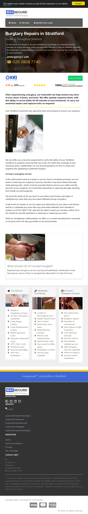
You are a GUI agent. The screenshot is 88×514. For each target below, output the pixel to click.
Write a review (75, 78)
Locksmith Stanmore (14, 419)
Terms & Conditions (14, 443)
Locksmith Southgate (14, 426)
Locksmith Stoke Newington (17, 415)
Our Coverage (11, 450)
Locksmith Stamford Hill (16, 423)
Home (13, 23)
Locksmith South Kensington (17, 430)
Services (25, 23)
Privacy (8, 447)
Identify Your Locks (44, 23)
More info (7, 5)
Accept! (78, 3)
